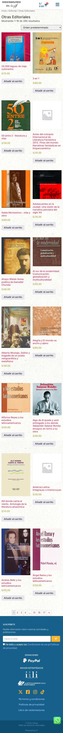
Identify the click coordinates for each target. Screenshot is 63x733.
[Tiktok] (42, 692)
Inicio (4, 11)
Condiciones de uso (38, 644)
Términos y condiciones (31, 699)
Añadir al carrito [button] (13, 81)
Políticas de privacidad (31, 704)
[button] (51, 4)
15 (34, 612)
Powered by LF (31, 730)
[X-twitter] (20, 692)
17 (44, 612)
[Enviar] (55, 639)
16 (39, 612)
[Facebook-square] (28, 692)
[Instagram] (35, 692)
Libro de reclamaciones (31, 710)
